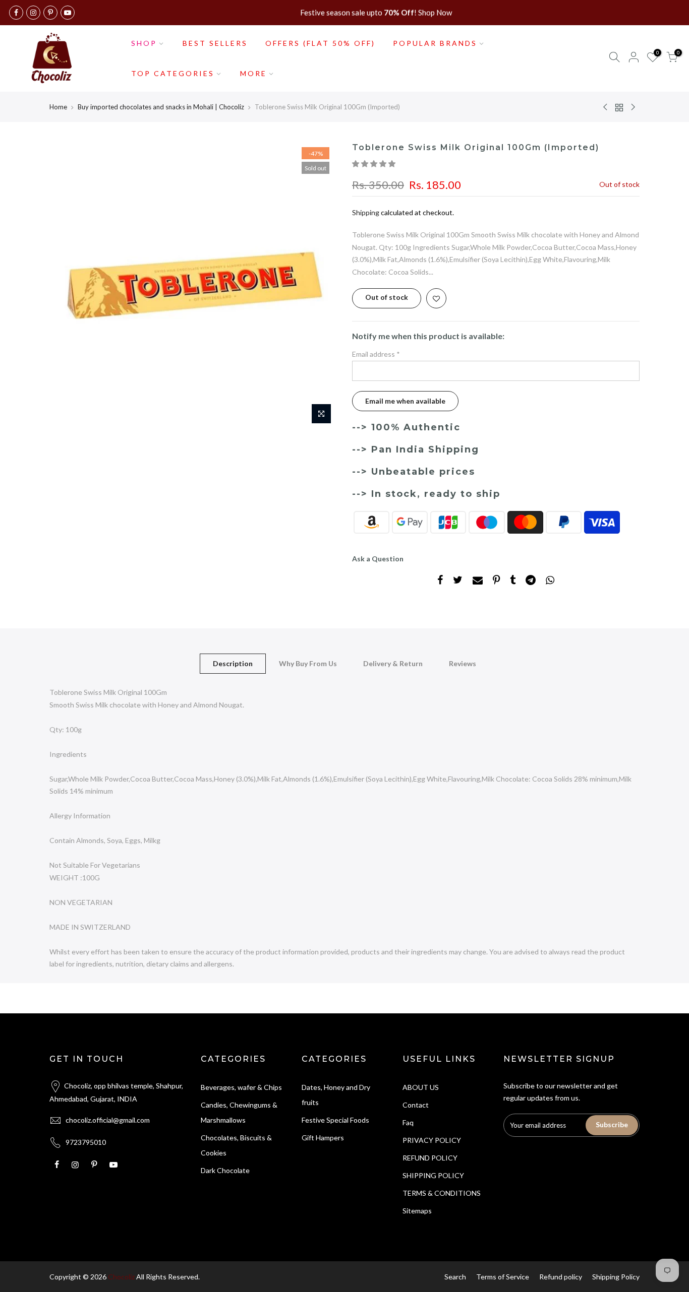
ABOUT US (421, 1087)
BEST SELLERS (215, 43)
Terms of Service (502, 1276)
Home (58, 107)
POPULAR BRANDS (435, 43)
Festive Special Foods (335, 1120)
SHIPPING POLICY (433, 1175)
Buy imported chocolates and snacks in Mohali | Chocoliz (161, 107)
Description (233, 663)
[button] (374, 163)
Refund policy (560, 1276)
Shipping (365, 212)
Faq (408, 1122)
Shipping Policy (616, 1276)
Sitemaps (417, 1210)
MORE (253, 73)
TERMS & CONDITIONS (442, 1193)
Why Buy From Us (308, 663)
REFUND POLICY (430, 1157)
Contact (416, 1105)
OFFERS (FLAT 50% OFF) (320, 43)
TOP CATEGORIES (172, 73)
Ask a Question (378, 558)
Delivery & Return (393, 663)
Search (455, 1276)
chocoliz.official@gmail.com (108, 1120)
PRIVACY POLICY (432, 1140)
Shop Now (435, 12)
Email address (376, 354)
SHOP (144, 43)
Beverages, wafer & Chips (241, 1087)
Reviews (462, 663)
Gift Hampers (323, 1137)
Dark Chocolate (225, 1170)
